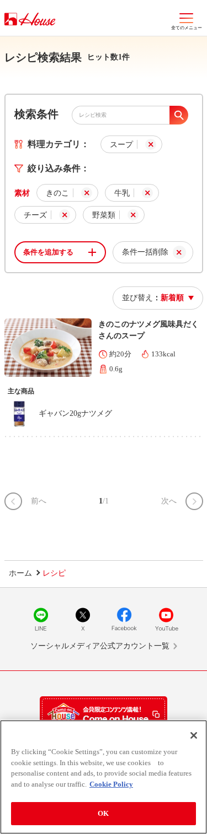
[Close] (194, 735)
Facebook (124, 619)
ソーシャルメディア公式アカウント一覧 (99, 646)
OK (103, 813)
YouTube (166, 619)
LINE (41, 619)
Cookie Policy (111, 784)
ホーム (20, 573)
